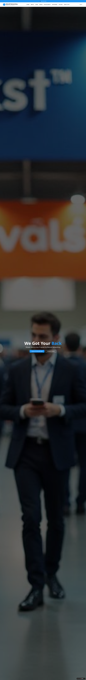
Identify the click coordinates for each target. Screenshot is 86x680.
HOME (28, 4)
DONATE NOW (50, 351)
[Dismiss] (84, 678)
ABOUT (32, 4)
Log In (81, 4)
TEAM (36, 4)
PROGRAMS (54, 4)
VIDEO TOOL (67, 4)
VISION (40, 4)
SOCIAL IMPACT (47, 4)
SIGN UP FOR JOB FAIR (37, 351)
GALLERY (61, 4)
